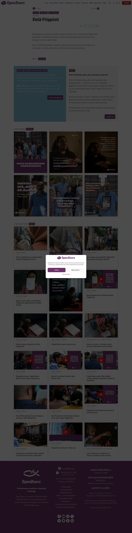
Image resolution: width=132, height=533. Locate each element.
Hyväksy (57, 270)
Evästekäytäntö (66, 274)
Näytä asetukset (75, 270)
